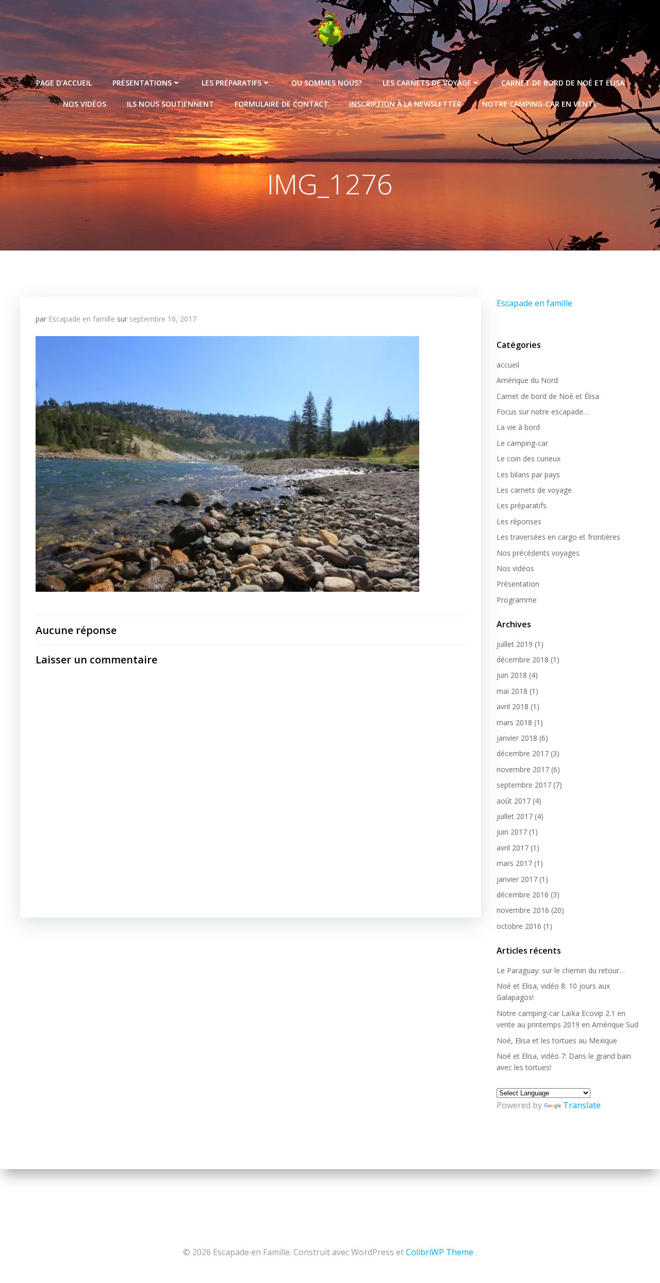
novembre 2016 (523, 910)
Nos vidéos (84, 104)
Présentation (518, 584)
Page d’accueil (64, 83)
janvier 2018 (517, 738)
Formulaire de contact (281, 104)
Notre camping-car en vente (539, 104)
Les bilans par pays (528, 474)
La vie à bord (518, 427)
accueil (508, 365)
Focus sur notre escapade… (543, 411)
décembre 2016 (523, 894)
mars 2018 (514, 722)
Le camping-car (522, 443)
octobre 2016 (519, 926)
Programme (517, 600)
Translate (582, 1105)
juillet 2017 (515, 816)
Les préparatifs (231, 83)
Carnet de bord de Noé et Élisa (562, 83)
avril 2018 (513, 706)
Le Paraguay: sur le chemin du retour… (561, 970)
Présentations (142, 83)
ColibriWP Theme (439, 1252)
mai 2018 (512, 691)
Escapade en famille (81, 319)
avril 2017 (513, 848)
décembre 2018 (523, 659)
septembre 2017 (524, 785)
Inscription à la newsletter (405, 104)
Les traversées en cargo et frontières (558, 537)
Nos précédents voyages (538, 553)
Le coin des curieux (528, 458)
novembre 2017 (523, 769)
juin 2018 (512, 675)
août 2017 (514, 801)
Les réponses (519, 521)
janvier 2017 (517, 879)
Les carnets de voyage (427, 83)
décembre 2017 (523, 753)
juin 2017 (512, 832)
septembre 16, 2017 (162, 319)
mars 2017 (514, 863)
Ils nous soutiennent (170, 104)
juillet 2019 (515, 644)
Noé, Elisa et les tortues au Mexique (557, 1040)
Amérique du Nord (527, 380)
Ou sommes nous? (326, 83)
